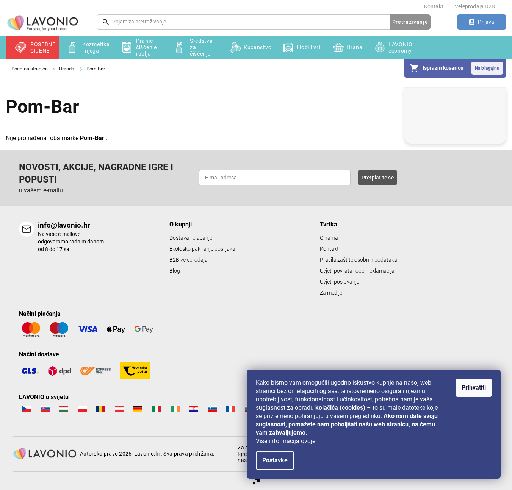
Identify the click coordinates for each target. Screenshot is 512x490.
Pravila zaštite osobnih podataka (358, 260)
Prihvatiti (474, 387)
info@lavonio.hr (64, 225)
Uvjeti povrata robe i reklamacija (357, 271)
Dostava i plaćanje (190, 238)
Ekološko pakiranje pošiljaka (202, 249)
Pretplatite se (378, 178)
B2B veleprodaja (188, 260)
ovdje (308, 441)
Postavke (275, 460)
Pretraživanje (410, 22)
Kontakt (433, 6)
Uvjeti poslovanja (340, 282)
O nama (329, 238)
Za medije (331, 293)
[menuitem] (32, 47)
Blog (174, 271)
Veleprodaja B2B (475, 6)
